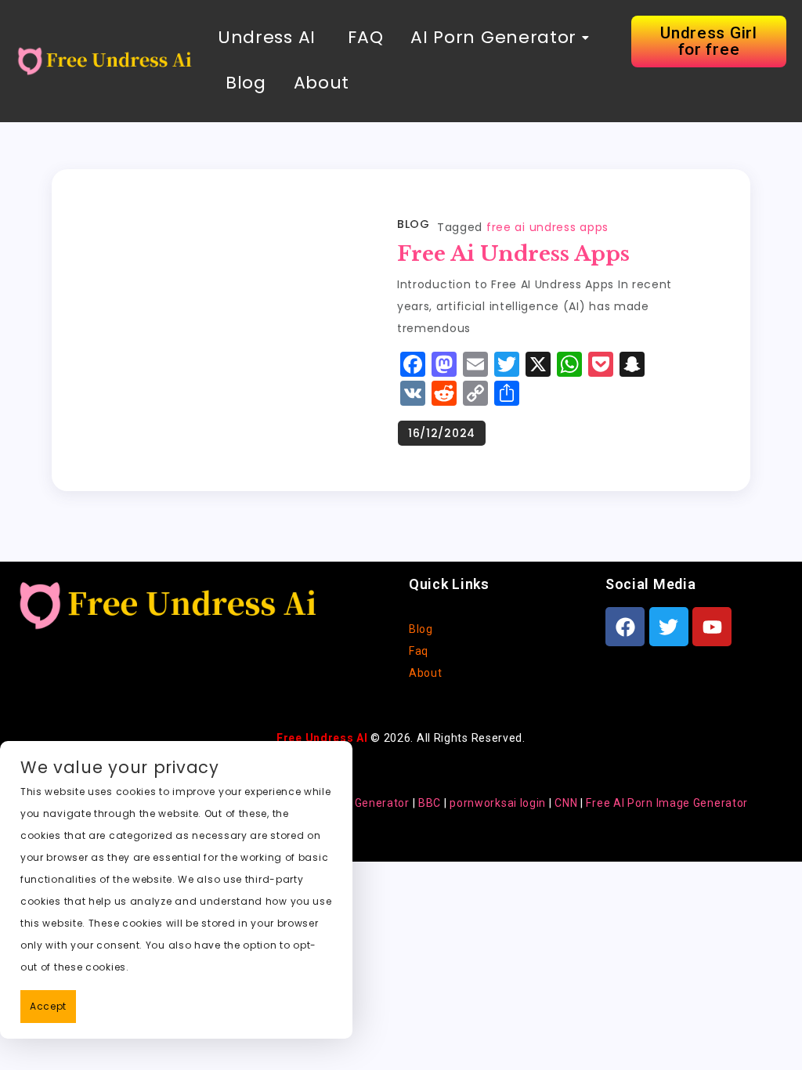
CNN (566, 803)
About (322, 82)
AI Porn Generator (493, 37)
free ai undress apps (547, 227)
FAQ (363, 37)
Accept (48, 1006)
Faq (418, 651)
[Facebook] (625, 626)
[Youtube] (712, 626)
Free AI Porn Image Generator (667, 803)
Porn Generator (368, 803)
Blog (246, 82)
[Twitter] (668, 626)
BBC (429, 803)
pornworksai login (498, 803)
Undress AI (267, 37)
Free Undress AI (322, 738)
